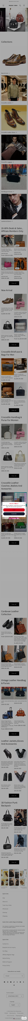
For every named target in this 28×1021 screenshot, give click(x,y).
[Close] (24, 503)
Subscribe (14, 513)
